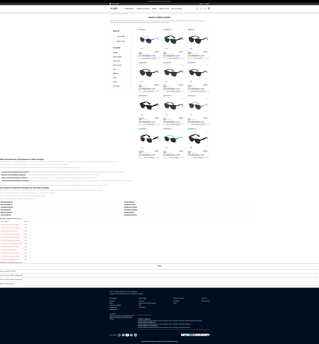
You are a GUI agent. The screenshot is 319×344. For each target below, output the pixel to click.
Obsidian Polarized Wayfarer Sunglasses (10, 253)
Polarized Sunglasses (7, 202)
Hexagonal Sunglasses (130, 214)
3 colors (205, 51)
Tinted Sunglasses (129, 202)
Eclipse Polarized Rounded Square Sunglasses (15, 172)
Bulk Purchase (177, 8)
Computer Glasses (143, 8)
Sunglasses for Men (129, 204)
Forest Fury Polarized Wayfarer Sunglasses (10, 259)
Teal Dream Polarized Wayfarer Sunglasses (10, 227)
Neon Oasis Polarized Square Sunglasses (10, 256)
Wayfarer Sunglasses (6, 212)
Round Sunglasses (6, 209)
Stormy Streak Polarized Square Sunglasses (10, 240)
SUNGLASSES (129, 8)
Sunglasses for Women (130, 207)
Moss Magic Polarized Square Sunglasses (10, 246)
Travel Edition (164, 8)
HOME (111, 13)
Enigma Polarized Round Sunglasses (9, 231)
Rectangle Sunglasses (7, 207)
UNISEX (154, 8)
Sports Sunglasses (6, 214)
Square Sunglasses (153, 320)
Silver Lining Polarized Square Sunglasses (10, 237)
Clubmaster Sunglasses (130, 209)
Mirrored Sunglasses (7, 204)
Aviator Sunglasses (163, 320)
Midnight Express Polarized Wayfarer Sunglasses (12, 243)
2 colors (181, 51)
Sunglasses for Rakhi (121, 13)
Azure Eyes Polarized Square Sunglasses (10, 224)
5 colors (181, 118)
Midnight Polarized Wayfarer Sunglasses (14, 174)
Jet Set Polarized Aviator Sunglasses (9, 249)
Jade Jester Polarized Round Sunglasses (10, 234)
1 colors (156, 51)
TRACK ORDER (115, 3)
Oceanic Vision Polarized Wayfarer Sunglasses (15, 180)
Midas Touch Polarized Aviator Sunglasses (14, 177)
